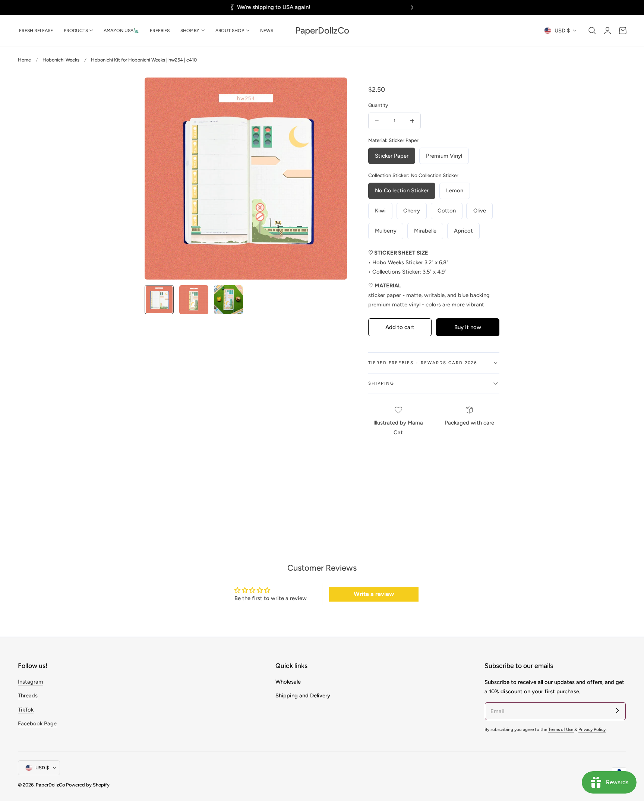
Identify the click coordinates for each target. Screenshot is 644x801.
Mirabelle (425, 230)
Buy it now (467, 327)
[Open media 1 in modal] (333, 91)
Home (24, 60)
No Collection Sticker (402, 190)
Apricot (463, 230)
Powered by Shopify (88, 784)
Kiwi (380, 210)
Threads (28, 696)
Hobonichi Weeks (60, 60)
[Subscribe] (617, 711)
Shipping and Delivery (302, 696)
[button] (592, 30)
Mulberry (386, 230)
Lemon (454, 190)
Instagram (30, 681)
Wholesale (288, 681)
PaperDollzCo (50, 784)
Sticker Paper (391, 155)
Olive (479, 210)
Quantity (378, 105)
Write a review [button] (374, 593)
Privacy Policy (592, 729)
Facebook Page (37, 723)
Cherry (411, 210)
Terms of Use (561, 729)
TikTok (26, 709)
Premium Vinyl (444, 155)
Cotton (447, 210)
